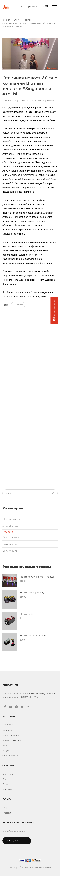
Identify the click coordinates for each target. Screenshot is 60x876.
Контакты (7, 789)
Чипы (5, 745)
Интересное (9, 543)
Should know (10, 525)
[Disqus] (30, 354)
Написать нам (54, 309)
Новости (26, 20)
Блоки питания (10, 735)
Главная (6, 20)
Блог (16, 20)
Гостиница (8, 774)
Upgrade (7, 730)
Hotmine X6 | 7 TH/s (31, 614)
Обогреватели (10, 755)
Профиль (32, 6)
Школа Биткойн (12, 519)
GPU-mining (10, 550)
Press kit (6, 812)
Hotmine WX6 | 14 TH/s (33, 635)
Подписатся (16, 840)
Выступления (10, 537)
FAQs (5, 807)
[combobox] (21, 6)
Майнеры (7, 724)
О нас (5, 784)
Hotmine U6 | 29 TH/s (32, 592)
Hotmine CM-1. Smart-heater (37, 576)
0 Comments (37, 100)
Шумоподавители (12, 740)
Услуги (6, 750)
